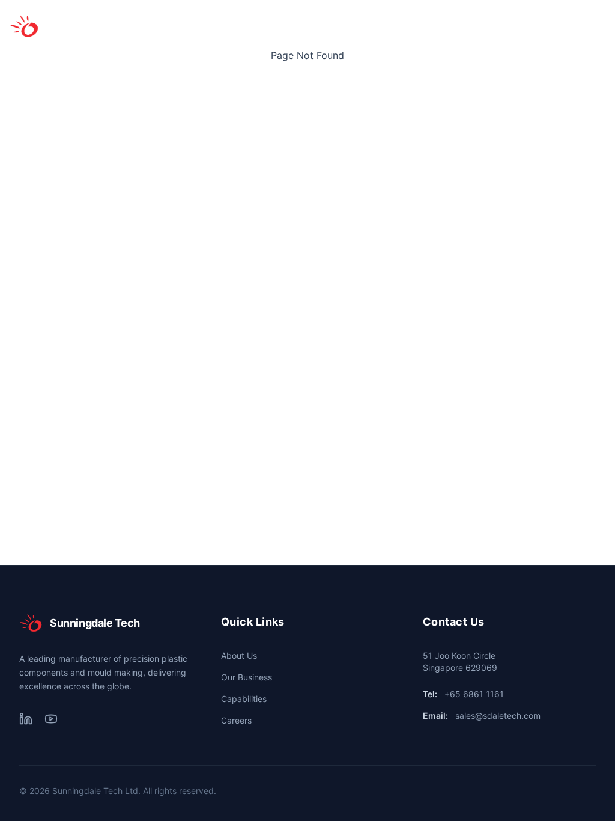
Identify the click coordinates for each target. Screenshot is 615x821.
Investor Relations (389, 26)
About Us (178, 26)
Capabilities (311, 26)
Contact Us (466, 26)
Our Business (242, 26)
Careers (523, 26)
